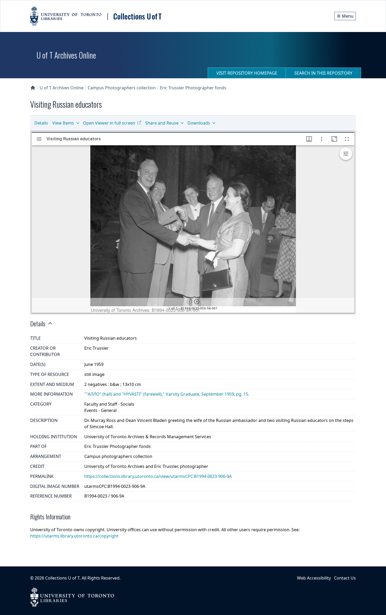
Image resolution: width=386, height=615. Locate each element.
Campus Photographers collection (122, 88)
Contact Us (345, 578)
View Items (63, 123)
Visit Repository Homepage (246, 73)
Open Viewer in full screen (109, 123)
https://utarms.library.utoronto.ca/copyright (74, 536)
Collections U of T (62, 578)
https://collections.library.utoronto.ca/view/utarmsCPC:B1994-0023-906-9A (158, 476)
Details (41, 123)
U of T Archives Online (62, 88)
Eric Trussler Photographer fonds (193, 88)
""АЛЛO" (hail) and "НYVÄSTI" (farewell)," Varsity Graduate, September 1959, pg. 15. (166, 394)
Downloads (198, 123)
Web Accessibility (314, 578)
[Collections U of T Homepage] (32, 87)
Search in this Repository (323, 73)
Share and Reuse (162, 123)
